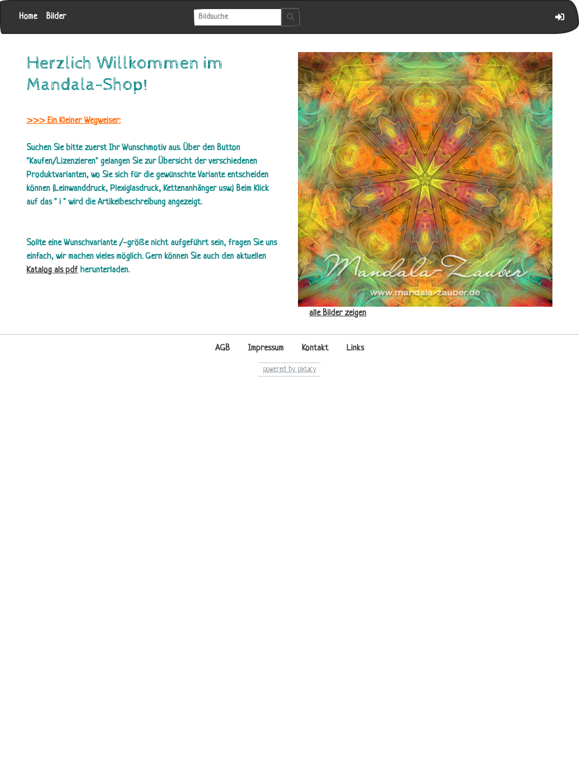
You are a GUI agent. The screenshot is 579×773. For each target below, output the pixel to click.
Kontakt (315, 348)
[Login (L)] (560, 17)
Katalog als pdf (52, 270)
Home (28, 17)
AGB (222, 348)
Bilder (56, 17)
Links (355, 348)
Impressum (266, 348)
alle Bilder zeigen (337, 313)
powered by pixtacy (289, 369)
